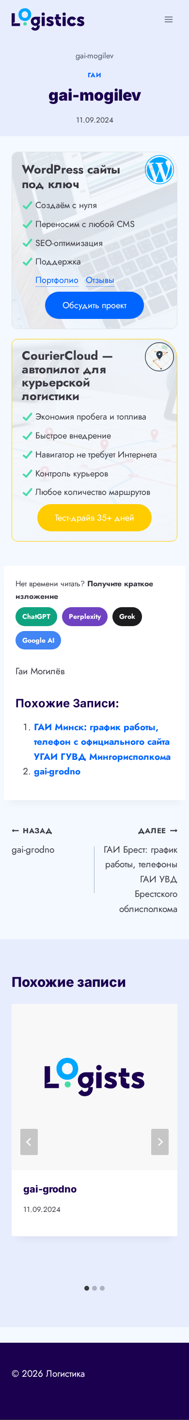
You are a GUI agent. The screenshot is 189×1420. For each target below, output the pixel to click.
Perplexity (85, 616)
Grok (127, 616)
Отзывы (100, 280)
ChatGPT (36, 616)
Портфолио (57, 280)
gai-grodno (57, 771)
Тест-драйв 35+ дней (94, 517)
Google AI (38, 640)
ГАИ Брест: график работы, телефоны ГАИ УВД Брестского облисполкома (140, 870)
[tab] (86, 1288)
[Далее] (160, 1142)
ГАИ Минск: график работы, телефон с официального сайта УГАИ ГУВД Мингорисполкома (102, 741)
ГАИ (95, 75)
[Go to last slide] (29, 1142)
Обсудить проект (94, 305)
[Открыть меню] (168, 19)
